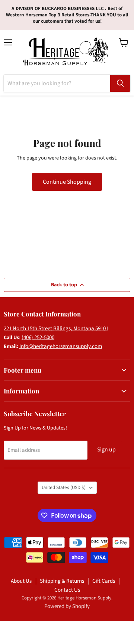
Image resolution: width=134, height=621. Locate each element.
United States (64, 487)
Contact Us (67, 590)
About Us (21, 581)
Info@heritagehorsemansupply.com (60, 346)
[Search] (120, 83)
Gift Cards (103, 581)
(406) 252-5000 (38, 337)
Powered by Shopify (67, 606)
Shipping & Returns (62, 581)
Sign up (106, 449)
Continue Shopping (67, 182)
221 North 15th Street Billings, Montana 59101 (56, 328)
